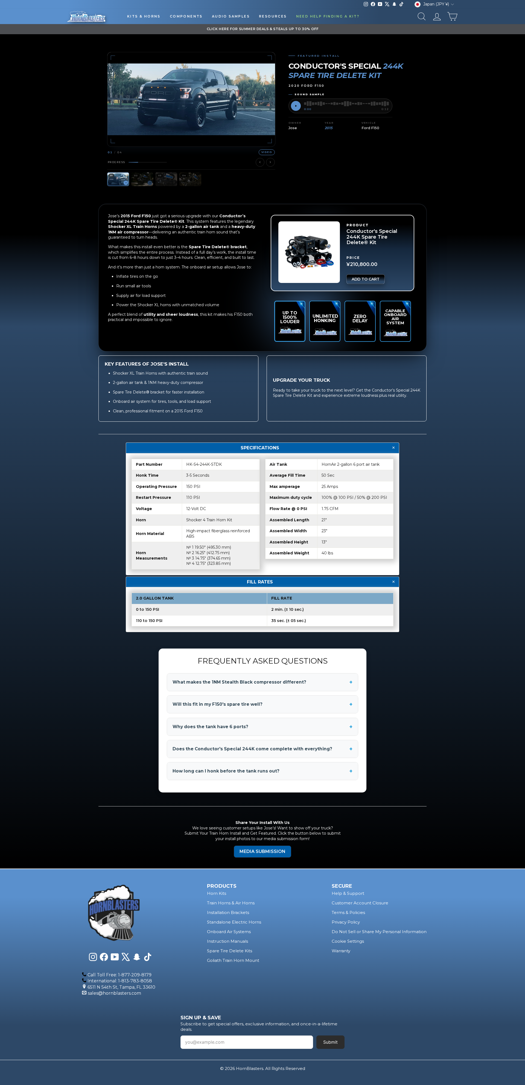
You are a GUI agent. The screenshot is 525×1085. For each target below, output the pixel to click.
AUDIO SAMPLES (231, 16)
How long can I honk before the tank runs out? (262, 771)
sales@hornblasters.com (114, 993)
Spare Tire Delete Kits (229, 950)
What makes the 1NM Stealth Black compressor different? (262, 682)
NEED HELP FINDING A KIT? (328, 16)
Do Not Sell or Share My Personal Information (379, 931)
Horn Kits (216, 893)
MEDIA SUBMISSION (262, 851)
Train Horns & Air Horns (231, 902)
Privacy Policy (346, 922)
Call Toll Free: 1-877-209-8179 (119, 974)
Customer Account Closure (360, 902)
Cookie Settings (348, 941)
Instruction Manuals (227, 941)
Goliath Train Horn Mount (233, 960)
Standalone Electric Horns (234, 922)
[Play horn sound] (296, 106)
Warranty (341, 950)
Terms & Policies (348, 912)
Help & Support (348, 893)
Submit (330, 1042)
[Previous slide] (260, 162)
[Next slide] (270, 162)
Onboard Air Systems (229, 931)
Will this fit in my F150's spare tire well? (262, 704)
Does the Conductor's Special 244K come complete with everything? (262, 749)
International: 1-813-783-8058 (120, 980)
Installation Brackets (228, 912)
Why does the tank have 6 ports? (262, 727)
